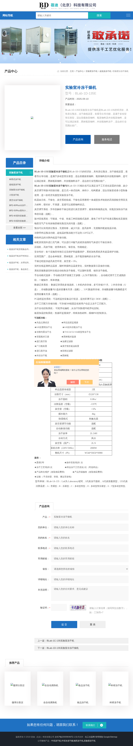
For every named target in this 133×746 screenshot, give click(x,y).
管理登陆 (99, 737)
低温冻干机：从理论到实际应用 (21, 262)
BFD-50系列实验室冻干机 (20, 221)
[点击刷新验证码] (78, 607)
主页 (72, 71)
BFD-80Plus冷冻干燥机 (19, 205)
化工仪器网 (90, 737)
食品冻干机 (82, 702)
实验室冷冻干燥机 (17, 190)
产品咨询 (78, 139)
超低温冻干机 (105, 71)
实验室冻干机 (91, 71)
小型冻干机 (14, 195)
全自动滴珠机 (50, 702)
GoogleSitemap (110, 737)
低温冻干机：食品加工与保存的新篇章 (21, 269)
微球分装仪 (17, 702)
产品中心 (80, 71)
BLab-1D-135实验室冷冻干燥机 (63, 648)
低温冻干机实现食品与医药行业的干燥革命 (21, 249)
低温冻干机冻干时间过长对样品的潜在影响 (21, 256)
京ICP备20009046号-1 (65, 737)
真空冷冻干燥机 (16, 200)
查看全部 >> (19, 227)
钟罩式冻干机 (15, 179)
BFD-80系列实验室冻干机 (20, 216)
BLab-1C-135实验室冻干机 (60, 640)
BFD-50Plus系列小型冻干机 (21, 210)
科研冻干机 (115, 702)
